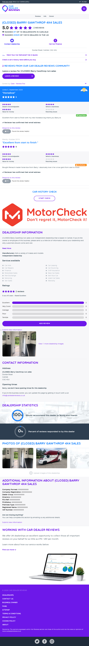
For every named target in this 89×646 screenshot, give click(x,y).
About (5, 625)
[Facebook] (44, 641)
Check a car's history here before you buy (19, 60)
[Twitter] (37, 641)
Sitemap (6, 610)
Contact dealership (12, 44)
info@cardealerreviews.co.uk (13, 395)
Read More (6, 248)
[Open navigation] (84, 8)
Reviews (38, 16)
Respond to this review (11, 128)
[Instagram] (52, 641)
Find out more (7, 1)
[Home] (11, 8)
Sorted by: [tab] (13, 84)
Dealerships (8, 595)
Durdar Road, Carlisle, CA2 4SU (44, 50)
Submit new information (12, 330)
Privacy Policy (9, 617)
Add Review (44, 323)
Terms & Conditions (11, 614)
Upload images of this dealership (46, 473)
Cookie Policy (8, 621)
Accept (84, 1)
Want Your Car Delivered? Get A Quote (22, 55)
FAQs (4, 606)
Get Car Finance (55, 44)
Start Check (44, 198)
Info (45, 16)
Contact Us (7, 599)
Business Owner (9, 602)
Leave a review (12, 76)
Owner (51, 16)
